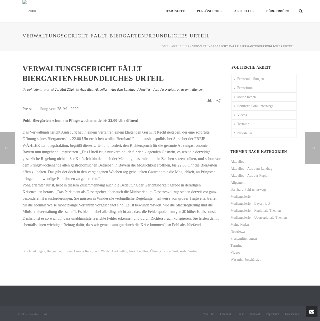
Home (164, 46)
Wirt (175, 251)
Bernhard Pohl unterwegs (255, 106)
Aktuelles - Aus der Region (156, 89)
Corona (67, 251)
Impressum (272, 314)
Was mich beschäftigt (245, 259)
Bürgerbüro (277, 11)
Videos (242, 115)
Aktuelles (244, 11)
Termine (243, 124)
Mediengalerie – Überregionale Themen (258, 217)
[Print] (210, 100)
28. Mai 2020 (64, 89)
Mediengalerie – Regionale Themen (255, 210)
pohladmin (34, 89)
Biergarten (54, 251)
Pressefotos (245, 88)
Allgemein (237, 182)
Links (241, 314)
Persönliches (209, 11)
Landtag (142, 251)
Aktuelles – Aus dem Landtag (251, 168)
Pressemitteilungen (190, 89)
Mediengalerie (240, 196)
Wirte (183, 251)
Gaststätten (119, 251)
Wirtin (192, 251)
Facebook (226, 314)
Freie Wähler (102, 251)
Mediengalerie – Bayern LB (250, 203)
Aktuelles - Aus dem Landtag (115, 89)
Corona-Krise (83, 251)
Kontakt (255, 314)
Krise (132, 251)
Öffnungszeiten (160, 251)
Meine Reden (246, 97)
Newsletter (244, 133)
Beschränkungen (33, 251)
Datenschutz (292, 314)
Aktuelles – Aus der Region (249, 175)
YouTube (208, 314)
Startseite (175, 11)
